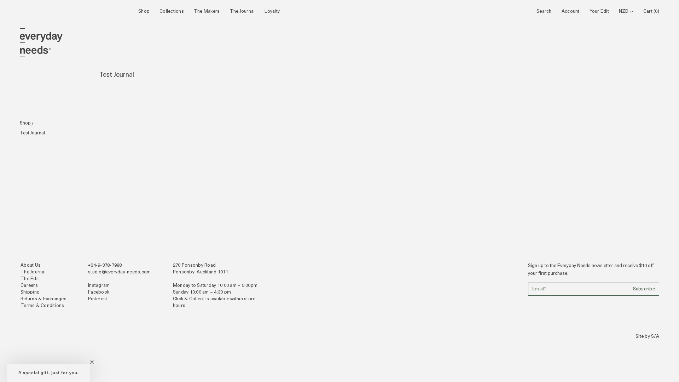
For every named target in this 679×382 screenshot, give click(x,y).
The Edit (30, 279)
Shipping (30, 292)
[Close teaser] (91, 362)
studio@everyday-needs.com (119, 272)
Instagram (99, 285)
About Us (31, 265)
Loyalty (272, 11)
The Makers (207, 11)
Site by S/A (647, 336)
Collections (171, 11)
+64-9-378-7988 (105, 265)
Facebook (98, 292)
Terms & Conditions (42, 305)
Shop (144, 11)
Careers (29, 285)
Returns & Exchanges (43, 299)
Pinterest (97, 299)
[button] (48, 373)
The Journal (242, 11)
